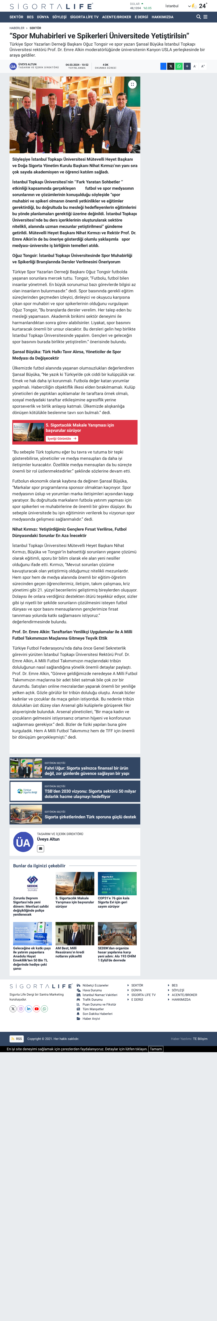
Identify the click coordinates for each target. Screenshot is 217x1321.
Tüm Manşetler (93, 1009)
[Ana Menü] (205, 17)
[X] (13, 1008)
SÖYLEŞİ (59, 17)
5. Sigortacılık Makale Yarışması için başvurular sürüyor (75, 902)
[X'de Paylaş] (170, 66)
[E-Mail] (40, 848)
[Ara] (199, 17)
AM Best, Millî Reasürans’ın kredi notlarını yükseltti (70, 952)
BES (30, 17)
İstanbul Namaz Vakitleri (100, 995)
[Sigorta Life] (52, 6)
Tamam (156, 1049)
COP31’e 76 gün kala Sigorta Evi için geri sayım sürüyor (113, 902)
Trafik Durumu (93, 1000)
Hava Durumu (92, 990)
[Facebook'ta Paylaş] (163, 66)
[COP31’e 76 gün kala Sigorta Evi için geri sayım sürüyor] (117, 883)
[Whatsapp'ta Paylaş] (179, 66)
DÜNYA (43, 17)
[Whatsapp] (44, 1008)
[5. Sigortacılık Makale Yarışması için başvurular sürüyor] (75, 883)
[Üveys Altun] (23, 842)
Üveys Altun (48, 839)
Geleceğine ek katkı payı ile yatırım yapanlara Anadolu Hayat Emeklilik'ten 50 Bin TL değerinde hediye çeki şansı (32, 958)
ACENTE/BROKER (116, 17)
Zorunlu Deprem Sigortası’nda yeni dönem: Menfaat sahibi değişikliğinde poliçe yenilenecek (31, 906)
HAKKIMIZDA (162, 17)
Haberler (17, 28)
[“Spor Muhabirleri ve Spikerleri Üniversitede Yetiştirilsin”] (75, 115)
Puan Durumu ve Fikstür (99, 1004)
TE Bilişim (200, 1039)
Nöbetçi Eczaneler (95, 985)
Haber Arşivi (91, 1019)
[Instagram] (20, 1008)
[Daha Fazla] (187, 66)
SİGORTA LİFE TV (84, 17)
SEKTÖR (16, 17)
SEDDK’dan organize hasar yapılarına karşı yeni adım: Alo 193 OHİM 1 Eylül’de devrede (117, 954)
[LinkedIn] (28, 1008)
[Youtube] (36, 1008)
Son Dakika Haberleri (98, 1014)
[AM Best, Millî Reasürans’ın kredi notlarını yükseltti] (75, 933)
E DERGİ (141, 17)
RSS (18, 1039)
